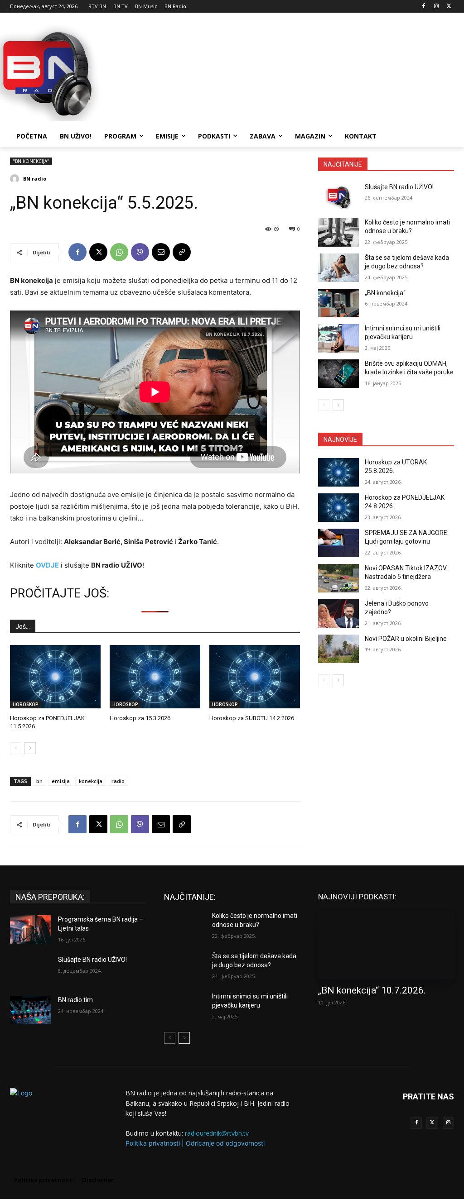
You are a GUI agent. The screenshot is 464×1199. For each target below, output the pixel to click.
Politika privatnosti (153, 1143)
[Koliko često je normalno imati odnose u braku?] (338, 232)
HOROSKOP (26, 704)
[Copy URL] (182, 252)
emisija (61, 781)
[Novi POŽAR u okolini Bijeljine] (338, 649)
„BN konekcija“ (385, 292)
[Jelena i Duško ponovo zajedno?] (338, 613)
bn (39, 781)
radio (118, 781)
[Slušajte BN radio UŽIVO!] (338, 197)
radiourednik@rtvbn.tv (217, 1133)
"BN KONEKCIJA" (31, 161)
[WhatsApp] (119, 252)
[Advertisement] (222, 72)
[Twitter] (432, 1122)
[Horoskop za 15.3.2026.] (155, 676)
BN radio (34, 178)
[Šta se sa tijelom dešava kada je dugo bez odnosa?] (338, 267)
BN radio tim (75, 999)
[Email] (161, 252)
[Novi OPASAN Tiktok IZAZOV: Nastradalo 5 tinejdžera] (338, 578)
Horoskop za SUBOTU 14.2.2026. (252, 718)
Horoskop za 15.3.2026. (141, 718)
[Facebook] (424, 6)
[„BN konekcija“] (338, 303)
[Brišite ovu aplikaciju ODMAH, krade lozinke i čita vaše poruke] (338, 373)
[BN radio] (16, 178)
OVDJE (47, 565)
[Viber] (140, 252)
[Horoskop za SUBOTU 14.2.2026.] (254, 676)
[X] (449, 6)
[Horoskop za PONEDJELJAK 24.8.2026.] (338, 507)
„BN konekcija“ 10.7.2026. (372, 990)
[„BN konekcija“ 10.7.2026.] (386, 945)
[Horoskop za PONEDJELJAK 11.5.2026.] (55, 676)
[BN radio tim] (30, 1010)
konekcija (90, 781)
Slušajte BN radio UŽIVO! (399, 187)
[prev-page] (15, 748)
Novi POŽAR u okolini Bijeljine (406, 638)
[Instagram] (436, 6)
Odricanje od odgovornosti (225, 1143)
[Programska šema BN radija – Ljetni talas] (30, 929)
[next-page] (30, 748)
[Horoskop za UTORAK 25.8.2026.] (338, 472)
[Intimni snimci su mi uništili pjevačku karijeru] (338, 338)
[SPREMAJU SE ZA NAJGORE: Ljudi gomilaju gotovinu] (338, 543)
